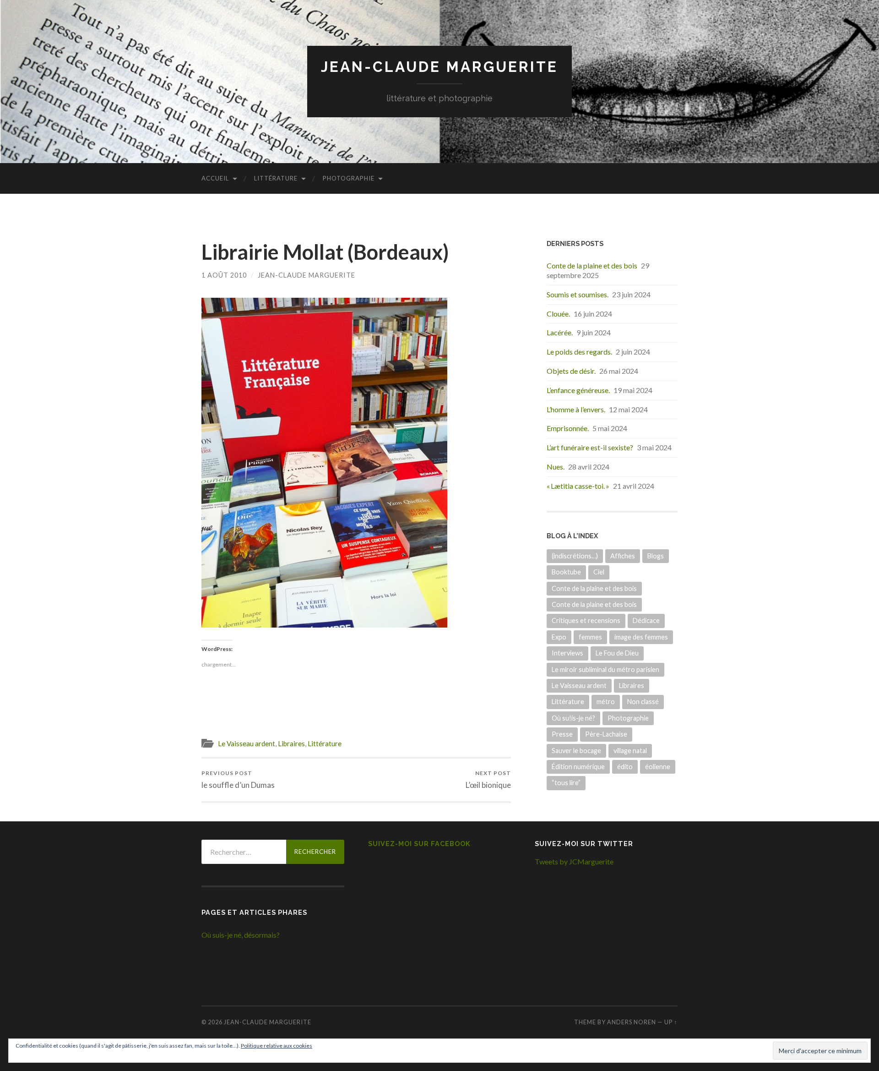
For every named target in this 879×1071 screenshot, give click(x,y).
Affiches (622, 556)
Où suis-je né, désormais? (240, 934)
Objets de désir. (571, 370)
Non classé (643, 701)
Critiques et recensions (586, 620)
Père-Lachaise (606, 734)
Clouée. (558, 313)
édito (625, 766)
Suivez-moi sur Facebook (419, 843)
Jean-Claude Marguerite (439, 66)
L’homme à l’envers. (576, 409)
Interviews (567, 653)
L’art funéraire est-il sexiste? (590, 447)
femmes (590, 637)
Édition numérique (578, 766)
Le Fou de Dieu (617, 653)
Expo (559, 637)
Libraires (291, 743)
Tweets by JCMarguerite (574, 861)
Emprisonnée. (568, 428)
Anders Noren (631, 1022)
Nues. (555, 466)
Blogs (655, 556)
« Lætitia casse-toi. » (578, 485)
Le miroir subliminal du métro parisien (605, 669)
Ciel (598, 572)
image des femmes (641, 637)
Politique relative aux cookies (276, 1045)
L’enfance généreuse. (578, 390)
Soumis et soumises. (577, 294)
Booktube (566, 572)
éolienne (657, 766)
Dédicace (646, 620)
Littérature (276, 178)
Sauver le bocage (576, 750)
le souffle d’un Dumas (238, 779)
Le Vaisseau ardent (246, 743)
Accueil (215, 178)
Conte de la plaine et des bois (592, 265)
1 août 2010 (224, 275)
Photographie (348, 178)
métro (606, 701)
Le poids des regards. (579, 351)
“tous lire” (566, 783)
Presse (562, 734)
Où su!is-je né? (573, 718)
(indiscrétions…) (575, 556)
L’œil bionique (488, 779)
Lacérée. (560, 332)
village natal (630, 750)
